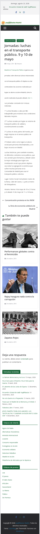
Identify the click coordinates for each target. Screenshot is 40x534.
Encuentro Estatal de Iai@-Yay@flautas (22, 7)
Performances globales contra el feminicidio (19, 253)
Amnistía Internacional (10, 435)
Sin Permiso (6, 498)
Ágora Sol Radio (7, 428)
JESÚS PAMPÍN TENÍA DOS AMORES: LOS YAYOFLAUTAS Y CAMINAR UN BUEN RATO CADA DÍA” (19, 413)
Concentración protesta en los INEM (19, 200)
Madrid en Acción (8, 457)
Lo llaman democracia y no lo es (13, 377)
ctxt (3, 473)
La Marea (5, 490)
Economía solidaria (8, 450)
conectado (24, 359)
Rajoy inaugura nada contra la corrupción (19, 298)
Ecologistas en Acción (9, 446)
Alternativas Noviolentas (10, 432)
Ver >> (30, 98)
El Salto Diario (7, 480)
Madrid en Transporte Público (14, 70)
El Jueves (5, 476)
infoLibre (5, 483)
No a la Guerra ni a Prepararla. (12, 398)
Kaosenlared (6, 487)
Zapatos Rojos (11, 337)
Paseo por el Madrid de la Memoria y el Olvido (18, 402)
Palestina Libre (7, 408)
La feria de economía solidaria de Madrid (21, 207)
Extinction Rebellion (9, 453)
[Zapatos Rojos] (20, 313)
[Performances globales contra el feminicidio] (20, 226)
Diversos (20, 40)
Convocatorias (10, 40)
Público (4, 494)
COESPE (5, 439)
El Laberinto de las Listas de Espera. (14, 387)
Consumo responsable (10, 442)
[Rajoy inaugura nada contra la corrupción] (20, 268)
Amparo (19, 64)
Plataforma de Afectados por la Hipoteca (16, 460)
